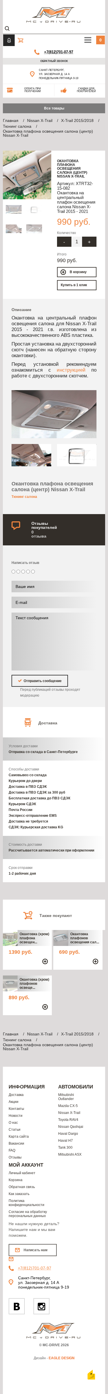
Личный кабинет (22, 1173)
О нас (13, 1123)
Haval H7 (65, 1141)
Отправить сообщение (42, 681)
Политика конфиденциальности (26, 1203)
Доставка (16, 1095)
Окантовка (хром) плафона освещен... (34, 938)
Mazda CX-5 (68, 1106)
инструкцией (71, 370)
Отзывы (15, 1157)
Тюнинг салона (24, 497)
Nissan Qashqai (70, 1127)
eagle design (62, 1358)
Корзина (15, 1180)
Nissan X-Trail (69, 1113)
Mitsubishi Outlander (66, 1097)
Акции (13, 1102)
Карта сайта (19, 1136)
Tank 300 (65, 1147)
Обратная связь (22, 1187)
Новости (15, 1116)
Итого (62, 254)
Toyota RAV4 (68, 1120)
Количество (66, 233)
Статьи (14, 1130)
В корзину (78, 272)
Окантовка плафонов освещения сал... (84, 938)
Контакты (16, 1109)
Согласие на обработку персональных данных (28, 1214)
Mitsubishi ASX (70, 1154)
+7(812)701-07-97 (58, 52)
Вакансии (16, 1143)
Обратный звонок (54, 61)
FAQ (12, 1150)
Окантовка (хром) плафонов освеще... (34, 984)
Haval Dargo (68, 1134)
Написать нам (36, 1250)
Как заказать (19, 1194)
